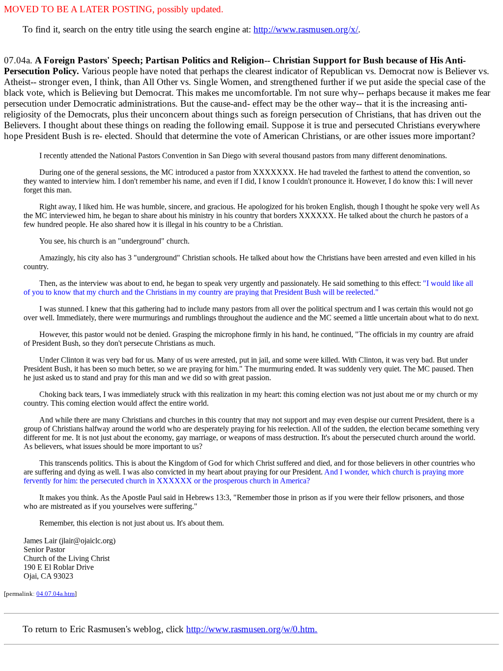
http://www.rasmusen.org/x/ (305, 29)
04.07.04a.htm (55, 593)
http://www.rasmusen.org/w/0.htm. (251, 629)
